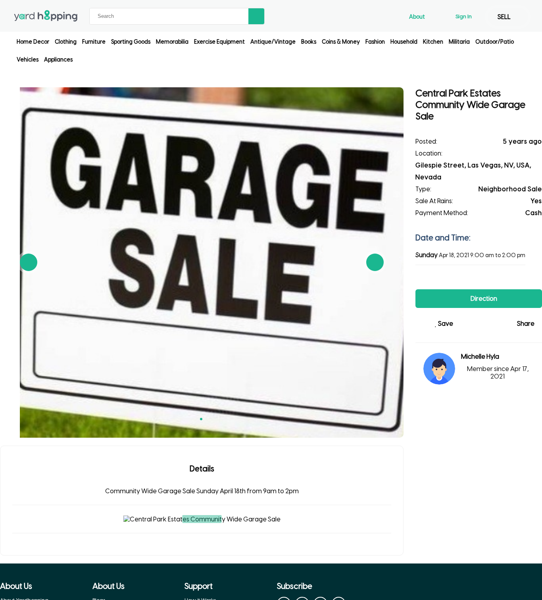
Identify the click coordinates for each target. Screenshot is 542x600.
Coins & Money (341, 41)
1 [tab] (201, 419)
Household (403, 41)
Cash (533, 213)
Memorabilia (172, 41)
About (417, 16)
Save (445, 323)
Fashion (375, 41)
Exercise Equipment (219, 41)
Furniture (94, 41)
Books (308, 41)
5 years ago (522, 141)
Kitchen (433, 41)
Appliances (58, 59)
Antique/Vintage (273, 41)
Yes (536, 201)
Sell (505, 17)
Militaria (459, 41)
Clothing (66, 41)
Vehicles (27, 59)
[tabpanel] (202, 262)
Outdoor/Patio (494, 41)
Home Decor (33, 41)
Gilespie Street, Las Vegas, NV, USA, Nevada (473, 171)
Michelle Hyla (480, 356)
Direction (483, 298)
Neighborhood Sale (510, 189)
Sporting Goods (130, 41)
